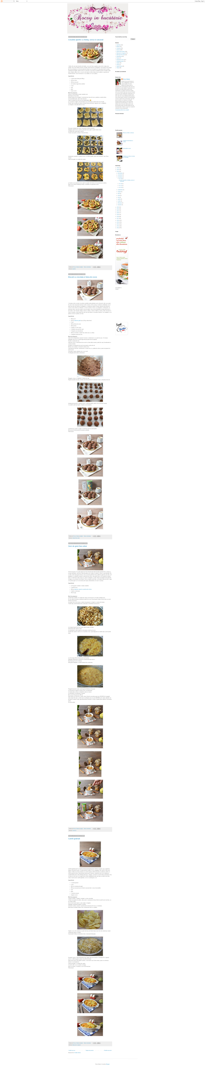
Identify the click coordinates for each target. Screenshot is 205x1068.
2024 (118, 171)
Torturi (118, 67)
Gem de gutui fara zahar (77, 546)
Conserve (74, 830)
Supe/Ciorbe (119, 66)
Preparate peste (120, 61)
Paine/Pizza (119, 56)
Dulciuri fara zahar (121, 51)
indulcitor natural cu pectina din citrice (83, 589)
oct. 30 (120, 178)
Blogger (108, 1064)
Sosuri (118, 64)
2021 (118, 211)
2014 (118, 224)
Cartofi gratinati (74, 839)
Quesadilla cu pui (127, 148)
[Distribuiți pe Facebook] (98, 267)
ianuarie (120, 204)
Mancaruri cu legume (76, 1044)
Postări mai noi (72, 1050)
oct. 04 (120, 187)
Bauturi (118, 46)
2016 (118, 220)
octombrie (120, 177)
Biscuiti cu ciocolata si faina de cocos (82, 277)
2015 (118, 222)
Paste (118, 58)
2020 (118, 212)
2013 (118, 225)
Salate (118, 62)
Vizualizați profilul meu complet (122, 110)
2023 (118, 207)
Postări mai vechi (108, 1050)
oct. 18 (120, 183)
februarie (120, 202)
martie (119, 201)
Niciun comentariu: (87, 266)
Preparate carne (120, 59)
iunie (119, 195)
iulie (119, 193)
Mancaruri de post (120, 54)
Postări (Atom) (77, 1052)
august (119, 191)
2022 (118, 209)
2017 (118, 218)
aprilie (119, 199)
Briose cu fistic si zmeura (128, 132)
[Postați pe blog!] (95, 267)
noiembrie (120, 175)
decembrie (120, 173)
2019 (118, 214)
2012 (118, 227)
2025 (118, 169)
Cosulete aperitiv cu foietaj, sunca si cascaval (85, 40)
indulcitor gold (77, 320)
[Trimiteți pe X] (96, 267)
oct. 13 (120, 185)
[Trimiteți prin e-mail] (93, 267)
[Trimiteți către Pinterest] (99, 267)
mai (119, 197)
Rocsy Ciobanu (126, 79)
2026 (118, 167)
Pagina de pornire (90, 1050)
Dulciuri (118, 49)
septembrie (120, 189)
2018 (118, 216)
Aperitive (74, 268)
